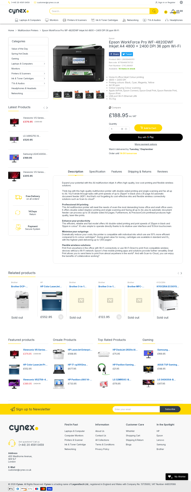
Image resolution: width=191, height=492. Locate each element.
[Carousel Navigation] (45, 108)
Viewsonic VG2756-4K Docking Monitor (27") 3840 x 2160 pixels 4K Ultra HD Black (35, 379)
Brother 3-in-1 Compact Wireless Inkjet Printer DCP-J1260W (79, 286)
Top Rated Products (112, 340)
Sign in (161, 2)
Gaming (148, 340)
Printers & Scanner (74, 440)
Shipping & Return (135, 440)
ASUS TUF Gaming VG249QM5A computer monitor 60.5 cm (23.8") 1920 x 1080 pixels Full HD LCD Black (169, 364)
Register (171, 2)
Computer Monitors (74, 435)
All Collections (102, 440)
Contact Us (100, 435)
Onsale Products (64, 340)
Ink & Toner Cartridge (75, 444)
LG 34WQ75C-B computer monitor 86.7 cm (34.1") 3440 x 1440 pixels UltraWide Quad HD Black (34, 136)
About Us (99, 431)
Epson (111, 38)
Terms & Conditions (104, 444)
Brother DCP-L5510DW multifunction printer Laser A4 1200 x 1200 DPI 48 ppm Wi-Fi (22, 286)
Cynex (19, 484)
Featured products (21, 340)
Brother (14, 282)
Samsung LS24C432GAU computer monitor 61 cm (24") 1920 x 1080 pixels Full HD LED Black (35, 154)
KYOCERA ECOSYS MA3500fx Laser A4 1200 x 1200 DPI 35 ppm (167, 286)
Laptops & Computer (75, 431)
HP (41, 282)
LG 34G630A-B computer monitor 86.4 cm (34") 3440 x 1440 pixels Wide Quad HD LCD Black (169, 379)
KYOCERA (161, 282)
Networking (70, 449)
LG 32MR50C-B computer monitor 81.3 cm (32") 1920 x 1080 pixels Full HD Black (125, 379)
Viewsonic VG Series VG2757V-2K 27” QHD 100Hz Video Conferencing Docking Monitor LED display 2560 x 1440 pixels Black (35, 118)
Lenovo (160, 440)
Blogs (128, 444)
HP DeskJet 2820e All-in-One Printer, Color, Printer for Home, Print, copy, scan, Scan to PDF (125, 349)
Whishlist (130, 431)
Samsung (161, 444)
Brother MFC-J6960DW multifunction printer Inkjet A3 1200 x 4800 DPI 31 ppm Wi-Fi (139, 286)
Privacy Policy (102, 449)
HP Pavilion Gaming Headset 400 (123, 364)
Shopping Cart (133, 435)
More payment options (146, 144)
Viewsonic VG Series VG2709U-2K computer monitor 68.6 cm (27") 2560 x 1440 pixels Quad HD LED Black (35, 172)
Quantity (113, 124)
